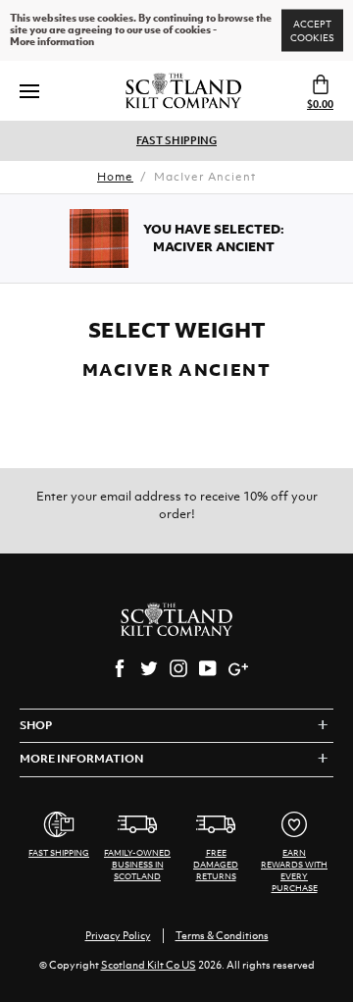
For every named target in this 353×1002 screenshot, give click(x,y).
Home (115, 177)
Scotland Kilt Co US (148, 965)
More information (52, 42)
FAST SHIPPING (176, 140)
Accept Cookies (312, 31)
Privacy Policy (118, 935)
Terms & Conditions (222, 935)
